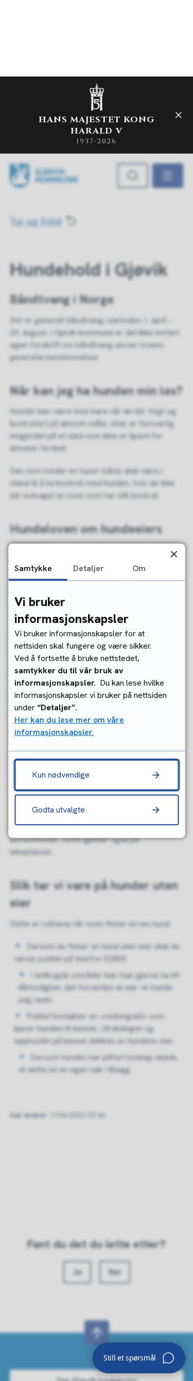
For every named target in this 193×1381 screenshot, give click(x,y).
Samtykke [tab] (33, 567)
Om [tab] (139, 567)
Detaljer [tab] (88, 567)
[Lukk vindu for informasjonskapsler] (173, 554)
